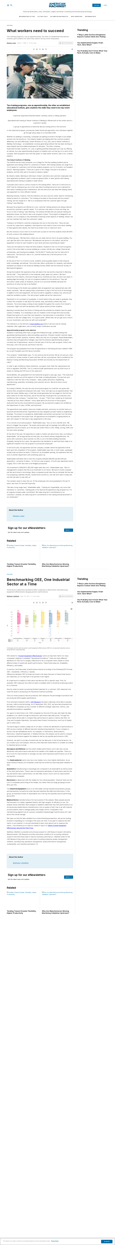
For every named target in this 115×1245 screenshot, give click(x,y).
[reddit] (43, 49)
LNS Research (36, 702)
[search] (11, 5)
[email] (46, 49)
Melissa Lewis (11, 43)
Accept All (106, 1241)
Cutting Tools (42, 16)
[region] (57, 1241)
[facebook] (34, 49)
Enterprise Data (90, 16)
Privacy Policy (55, 1241)
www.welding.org (36, 324)
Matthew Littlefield (13, 596)
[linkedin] (37, 49)
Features (10, 25)
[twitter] (40, 49)
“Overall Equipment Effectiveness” (30, 656)
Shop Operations (76, 16)
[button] (8, 5)
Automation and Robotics (59, 16)
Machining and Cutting (27, 16)
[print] (72, 49)
